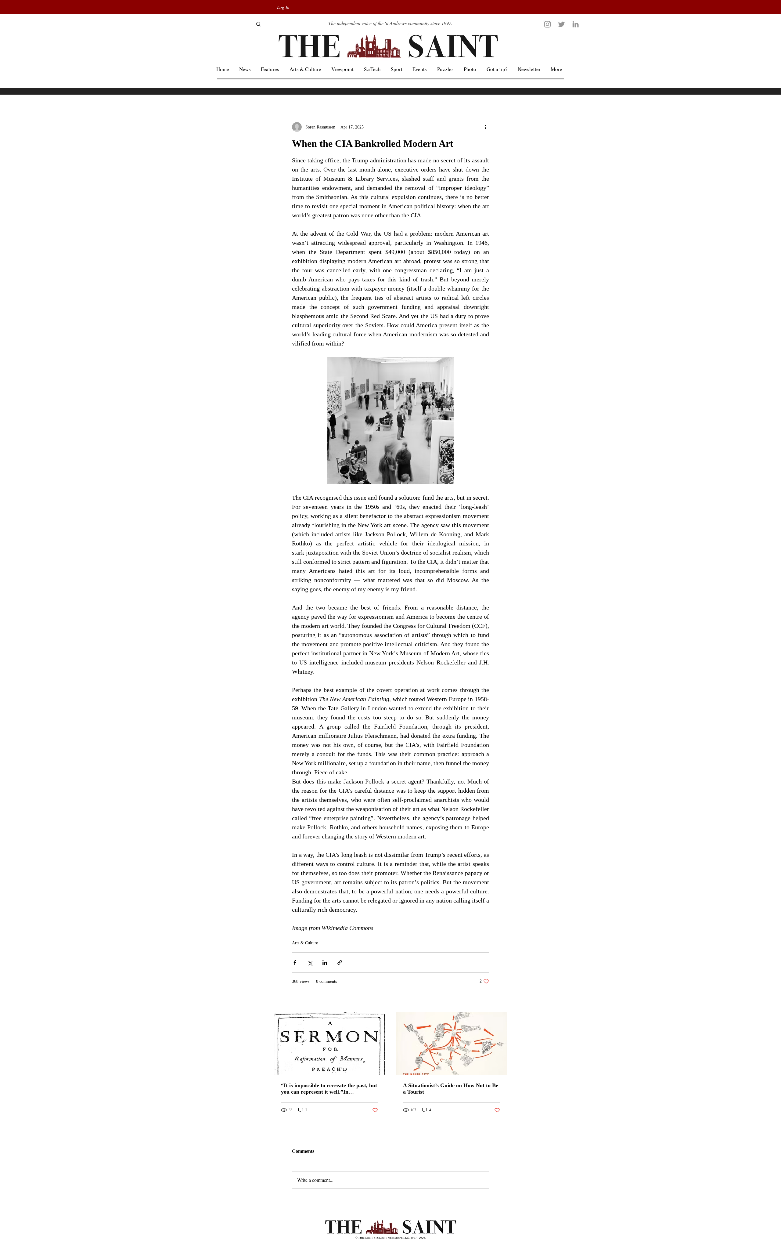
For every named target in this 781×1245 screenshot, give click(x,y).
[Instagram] (547, 24)
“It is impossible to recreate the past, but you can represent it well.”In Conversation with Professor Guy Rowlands (329, 1088)
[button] (556, 69)
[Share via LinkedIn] (325, 962)
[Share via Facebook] (295, 962)
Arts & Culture (305, 943)
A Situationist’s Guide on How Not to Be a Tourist (450, 1088)
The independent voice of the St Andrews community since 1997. (390, 23)
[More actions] (485, 127)
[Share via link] (340, 962)
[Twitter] (561, 24)
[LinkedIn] (575, 24)
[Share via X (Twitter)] (310, 962)
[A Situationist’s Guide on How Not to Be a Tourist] (451, 1043)
